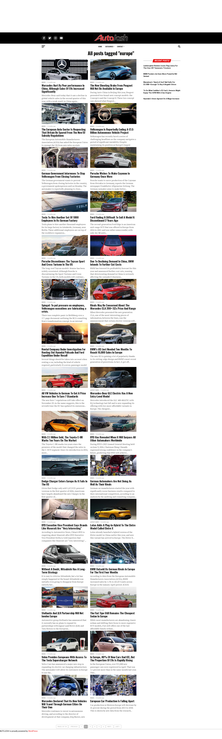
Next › (109, 726)
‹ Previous (73, 726)
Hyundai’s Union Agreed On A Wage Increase (161, 99)
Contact (120, 46)
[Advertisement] (111, 16)
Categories (109, 46)
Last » (117, 726)
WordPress (33, 731)
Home (100, 46)
